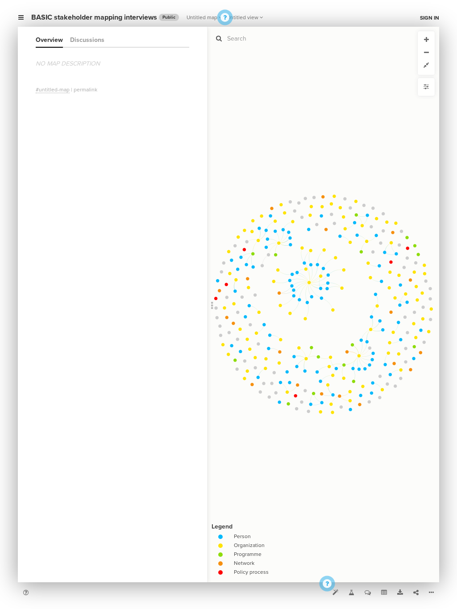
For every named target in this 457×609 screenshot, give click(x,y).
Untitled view (242, 17)
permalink (85, 89)
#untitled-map (53, 89)
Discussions (87, 40)
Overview (49, 40)
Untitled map (202, 17)
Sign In (429, 18)
